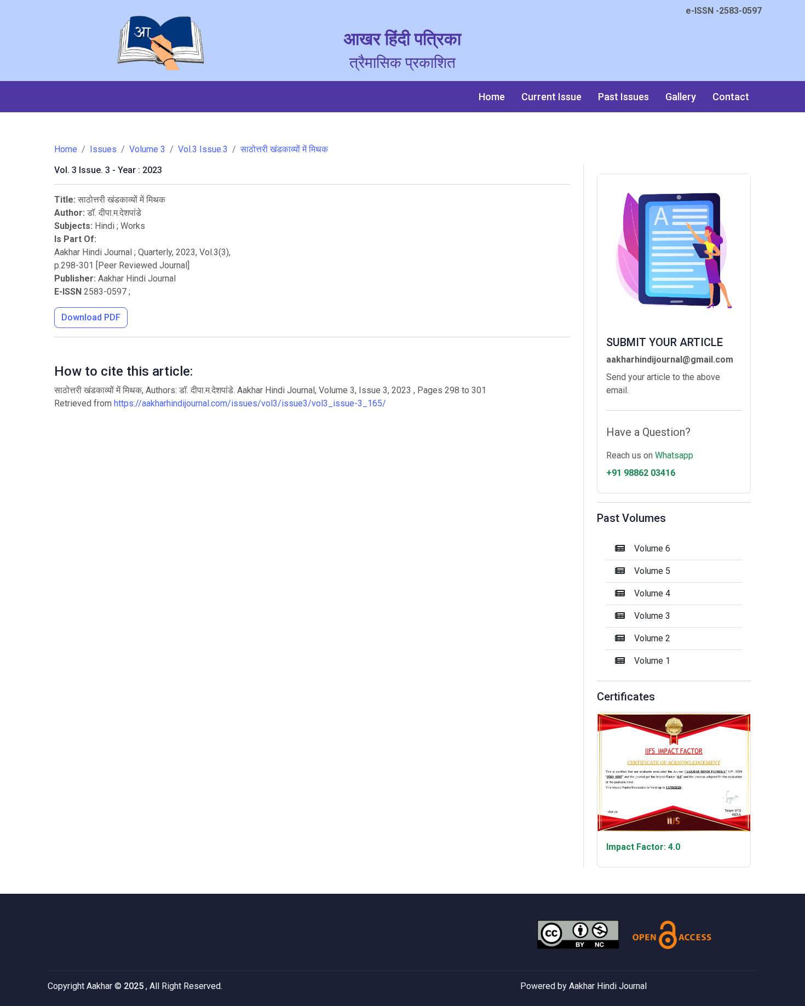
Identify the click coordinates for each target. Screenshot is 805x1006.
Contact (730, 96)
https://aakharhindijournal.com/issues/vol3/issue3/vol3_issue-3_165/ (250, 403)
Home (492, 96)
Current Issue (551, 96)
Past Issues (623, 96)
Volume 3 (147, 149)
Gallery (680, 96)
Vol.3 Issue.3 (203, 149)
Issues (103, 149)
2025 (135, 986)
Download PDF (90, 317)
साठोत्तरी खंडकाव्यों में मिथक (284, 149)
